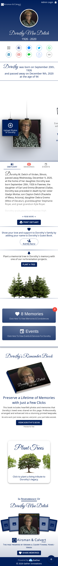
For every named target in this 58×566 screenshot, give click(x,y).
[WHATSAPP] (49, 48)
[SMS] (29, 54)
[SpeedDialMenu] (51, 559)
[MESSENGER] (29, 48)
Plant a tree (29, 264)
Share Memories (30, 553)
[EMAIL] (19, 54)
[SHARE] (39, 54)
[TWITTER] (39, 48)
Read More (29, 217)
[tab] (12, 165)
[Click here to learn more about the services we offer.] (29, 540)
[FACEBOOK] (19, 48)
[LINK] (49, 54)
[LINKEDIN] (9, 54)
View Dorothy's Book (29, 422)
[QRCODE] (9, 48)
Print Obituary (31, 222)
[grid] (29, 125)
